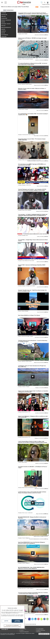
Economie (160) (4, 18)
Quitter (6, 620)
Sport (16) (3, 32)
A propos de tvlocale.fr (24, 631)
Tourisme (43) (3, 36)
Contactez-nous (23, 628)
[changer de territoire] (42, 2)
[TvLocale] (24, 2)
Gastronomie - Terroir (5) (5, 23)
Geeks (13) (3, 25)
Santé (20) (3, 29)
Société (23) (3, 31)
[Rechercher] (45, 2)
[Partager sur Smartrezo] (29, 619)
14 (35, 624)
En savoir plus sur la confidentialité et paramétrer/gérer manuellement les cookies (12, 626)
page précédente (45, 6)
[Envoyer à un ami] (47, 619)
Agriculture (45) (4, 14)
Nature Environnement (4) (6, 27)
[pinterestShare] (38, 619)
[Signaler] (26, 619)
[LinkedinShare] (35, 619)
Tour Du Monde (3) (4, 34)
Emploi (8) (3, 21)
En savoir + (22, 630)
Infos (39, 628)
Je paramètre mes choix (44, 633)
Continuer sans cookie (17, 621)
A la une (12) (3, 12)
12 (32, 624)
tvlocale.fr (4, 629)
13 (33, 624)
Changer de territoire (45, 4)
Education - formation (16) (6, 20)
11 (30, 624)
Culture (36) (3, 16)
